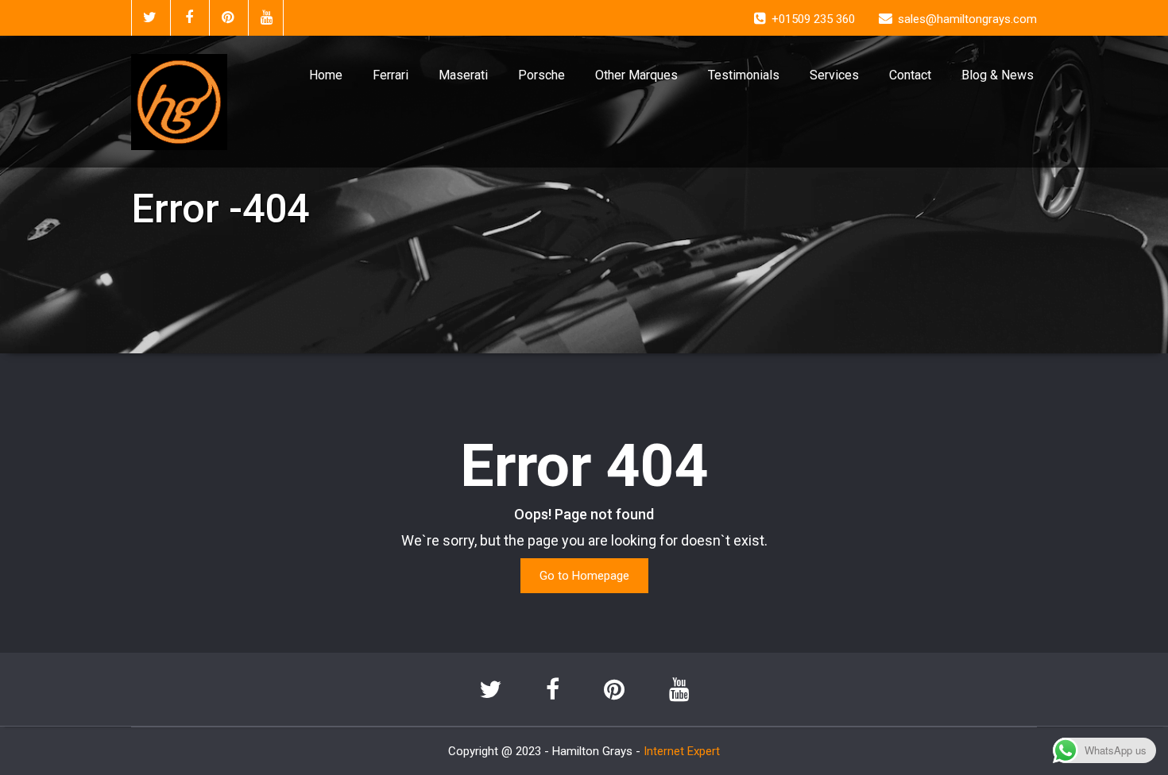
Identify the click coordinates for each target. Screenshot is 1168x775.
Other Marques (636, 75)
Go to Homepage (584, 576)
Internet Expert (682, 751)
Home (325, 75)
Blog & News (997, 75)
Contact (910, 75)
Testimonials (743, 75)
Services (834, 75)
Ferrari (390, 75)
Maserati (463, 75)
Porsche (541, 75)
